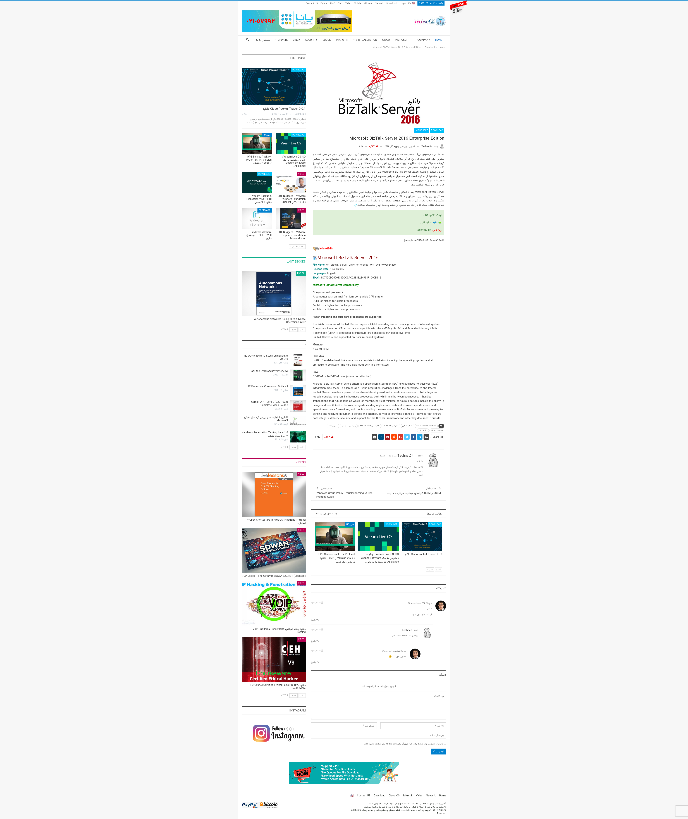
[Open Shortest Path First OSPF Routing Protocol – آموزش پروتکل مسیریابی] (274, 494)
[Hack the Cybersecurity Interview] (298, 375)
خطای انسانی (407, 426)
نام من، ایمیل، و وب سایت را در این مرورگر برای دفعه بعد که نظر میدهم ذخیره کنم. (403, 744)
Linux (296, 40)
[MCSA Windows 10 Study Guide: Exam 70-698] (298, 360)
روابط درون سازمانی (349, 426)
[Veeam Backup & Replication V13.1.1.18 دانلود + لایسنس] (257, 182)
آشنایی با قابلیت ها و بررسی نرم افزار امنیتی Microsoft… (266, 418)
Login (403, 3)
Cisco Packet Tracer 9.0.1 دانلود (284, 108)
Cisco (386, 40)
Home (438, 40)
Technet (407, 630)
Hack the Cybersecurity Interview (269, 371)
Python (324, 3)
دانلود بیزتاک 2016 (391, 426)
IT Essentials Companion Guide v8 (268, 387)
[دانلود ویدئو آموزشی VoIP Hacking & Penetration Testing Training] (274, 603)
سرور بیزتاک (333, 426)
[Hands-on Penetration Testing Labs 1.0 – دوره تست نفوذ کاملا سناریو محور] (298, 436)
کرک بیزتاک (423, 430)
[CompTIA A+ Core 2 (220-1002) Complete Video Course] (298, 406)
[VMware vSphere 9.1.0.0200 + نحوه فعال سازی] (257, 218)
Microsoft (402, 40)
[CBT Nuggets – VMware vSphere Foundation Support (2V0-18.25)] (291, 182)
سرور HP (350, 524)
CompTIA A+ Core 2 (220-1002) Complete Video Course (269, 403)
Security (311, 40)
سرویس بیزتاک (437, 430)
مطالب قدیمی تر (296, 246)
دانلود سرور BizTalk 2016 (370, 426)
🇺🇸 (351, 796)
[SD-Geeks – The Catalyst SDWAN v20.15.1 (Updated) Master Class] (274, 550)
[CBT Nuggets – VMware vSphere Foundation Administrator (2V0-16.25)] (291, 218)
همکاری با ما (263, 40)
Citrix (340, 3)
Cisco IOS (394, 796)
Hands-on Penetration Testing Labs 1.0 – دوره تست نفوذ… (265, 434)
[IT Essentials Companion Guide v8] (298, 390)
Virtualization (366, 40)
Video (348, 3)
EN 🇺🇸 (411, 3)
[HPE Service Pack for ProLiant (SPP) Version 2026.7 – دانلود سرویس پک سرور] (335, 536)
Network (379, 3)
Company (423, 40)
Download (391, 3)
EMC (332, 3)
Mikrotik (368, 3)
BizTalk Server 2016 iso (426, 426)
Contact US (312, 3)
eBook (327, 40)
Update (283, 40)
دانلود (436, 222)
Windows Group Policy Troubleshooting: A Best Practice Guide (345, 495)
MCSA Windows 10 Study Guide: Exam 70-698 (266, 357)
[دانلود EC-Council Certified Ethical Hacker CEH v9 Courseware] (274, 659)
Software (264, 210)
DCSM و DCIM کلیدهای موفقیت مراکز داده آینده (414, 493)
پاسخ (313, 620)
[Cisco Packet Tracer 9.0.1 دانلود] (422, 536)
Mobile (357, 3)
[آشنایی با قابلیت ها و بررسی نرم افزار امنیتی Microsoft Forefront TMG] (298, 421)
